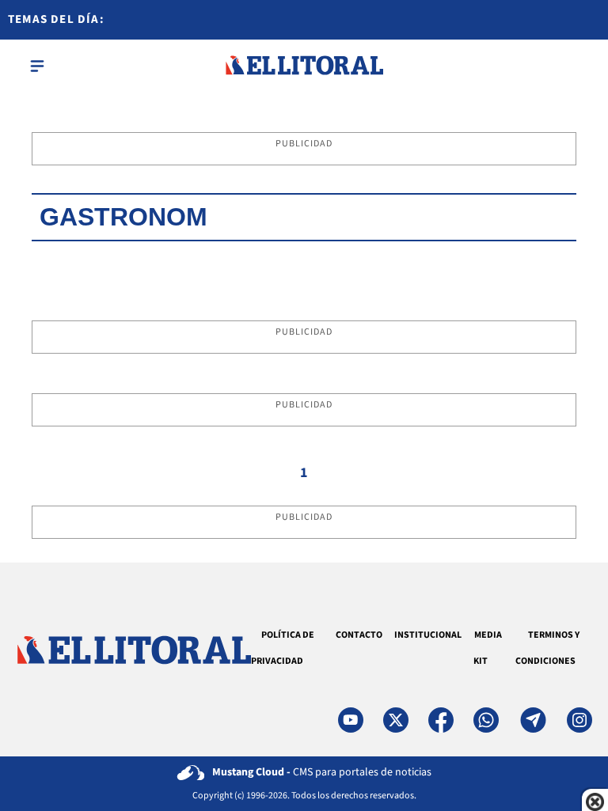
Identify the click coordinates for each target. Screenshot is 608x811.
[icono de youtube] (350, 720)
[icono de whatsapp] (486, 720)
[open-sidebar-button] (37, 65)
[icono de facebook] (441, 720)
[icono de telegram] (533, 720)
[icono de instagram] (579, 720)
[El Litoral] (304, 65)
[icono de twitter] (395, 720)
